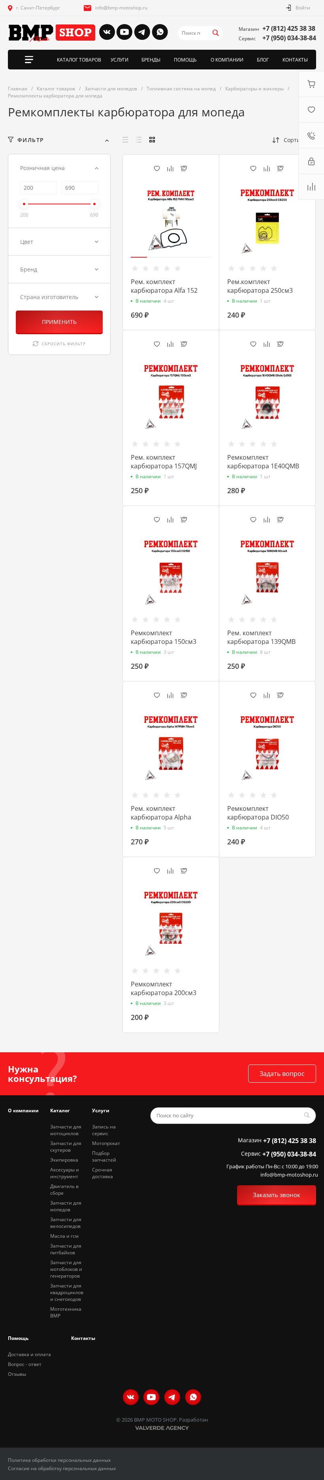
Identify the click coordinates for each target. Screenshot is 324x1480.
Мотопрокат (106, 1143)
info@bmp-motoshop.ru (121, 7)
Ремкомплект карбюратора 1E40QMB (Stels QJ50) (263, 466)
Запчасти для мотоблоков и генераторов (66, 1269)
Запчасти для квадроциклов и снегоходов (66, 1292)
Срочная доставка (102, 1173)
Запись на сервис (104, 1130)
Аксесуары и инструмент (64, 1173)
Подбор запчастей (104, 1156)
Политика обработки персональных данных (59, 1460)
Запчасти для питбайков (65, 1249)
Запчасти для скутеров (65, 1146)
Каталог (60, 1110)
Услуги (100, 1110)
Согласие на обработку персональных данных (62, 1468)
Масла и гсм (64, 1236)
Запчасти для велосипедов (65, 1222)
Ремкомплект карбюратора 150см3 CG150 (163, 642)
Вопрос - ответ (24, 1364)
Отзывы (17, 1374)
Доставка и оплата (29, 1354)
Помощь (18, 1338)
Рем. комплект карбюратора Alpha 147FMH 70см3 (161, 817)
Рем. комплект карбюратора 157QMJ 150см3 (164, 466)
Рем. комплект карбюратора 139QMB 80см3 (261, 642)
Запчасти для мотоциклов (65, 1130)
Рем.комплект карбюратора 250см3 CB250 (260, 290)
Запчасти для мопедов (65, 1206)
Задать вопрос (282, 1073)
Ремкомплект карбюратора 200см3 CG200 (163, 993)
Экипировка (64, 1159)
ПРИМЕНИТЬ (59, 322)
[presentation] (126, 222)
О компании (23, 1110)
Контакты (83, 1338)
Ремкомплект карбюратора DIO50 (258, 812)
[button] (139, 257)
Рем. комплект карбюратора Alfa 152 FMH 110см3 (164, 290)
